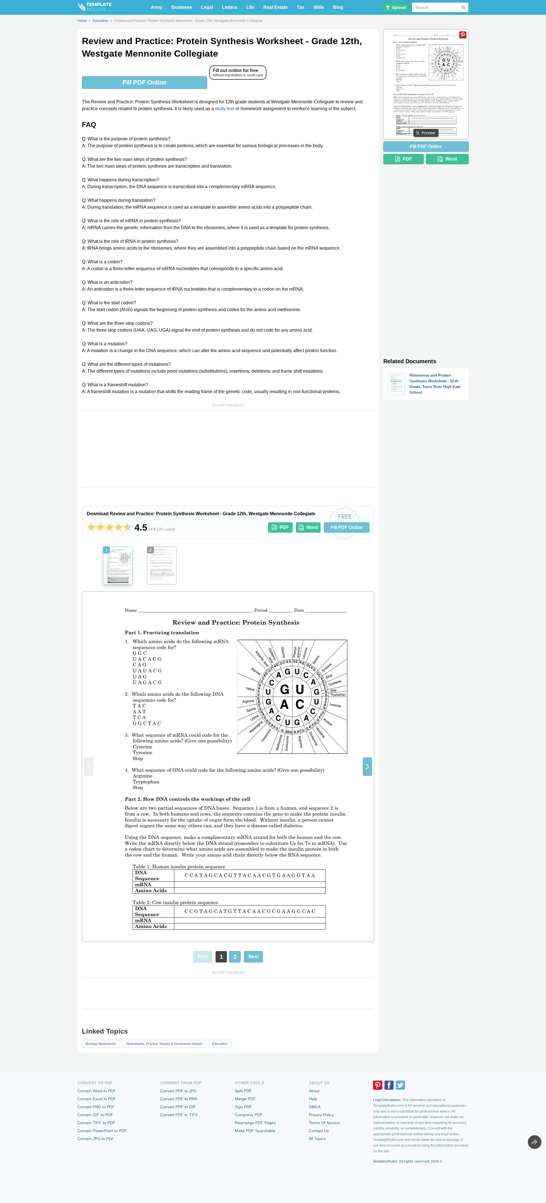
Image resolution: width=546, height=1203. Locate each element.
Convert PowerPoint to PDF (102, 1130)
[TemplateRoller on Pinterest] (377, 1085)
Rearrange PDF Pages (255, 1122)
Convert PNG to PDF (96, 1107)
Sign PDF (243, 1107)
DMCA (314, 1107)
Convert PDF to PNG (179, 1099)
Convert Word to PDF (96, 1091)
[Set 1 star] (91, 527)
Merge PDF (245, 1099)
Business (181, 7)
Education (220, 1044)
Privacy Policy (321, 1114)
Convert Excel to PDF (96, 1099)
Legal (207, 7)
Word (312, 527)
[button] (367, 766)
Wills (319, 7)
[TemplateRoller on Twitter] (400, 1085)
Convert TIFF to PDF (96, 1122)
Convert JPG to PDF (95, 1138)
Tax (301, 7)
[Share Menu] (534, 1142)
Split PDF (243, 1091)
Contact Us (319, 1130)
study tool (224, 108)
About (314, 1091)
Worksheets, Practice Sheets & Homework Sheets (164, 1044)
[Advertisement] (228, 448)
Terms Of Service (324, 1122)
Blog (338, 7)
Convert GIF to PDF (95, 1114)
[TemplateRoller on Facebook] (389, 1085)
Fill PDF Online (144, 82)
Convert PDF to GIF (178, 1107)
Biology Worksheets (101, 1044)
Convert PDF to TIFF (179, 1114)
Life (250, 7)
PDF (284, 527)
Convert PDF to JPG (178, 1091)
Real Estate (275, 7)
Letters (229, 7)
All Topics (317, 1138)
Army (156, 7)
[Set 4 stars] (118, 527)
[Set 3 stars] (109, 527)
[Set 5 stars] (127, 527)
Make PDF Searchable (255, 1130)
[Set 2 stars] (100, 527)
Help (313, 1099)
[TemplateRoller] (94, 7)
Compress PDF (248, 1114)
